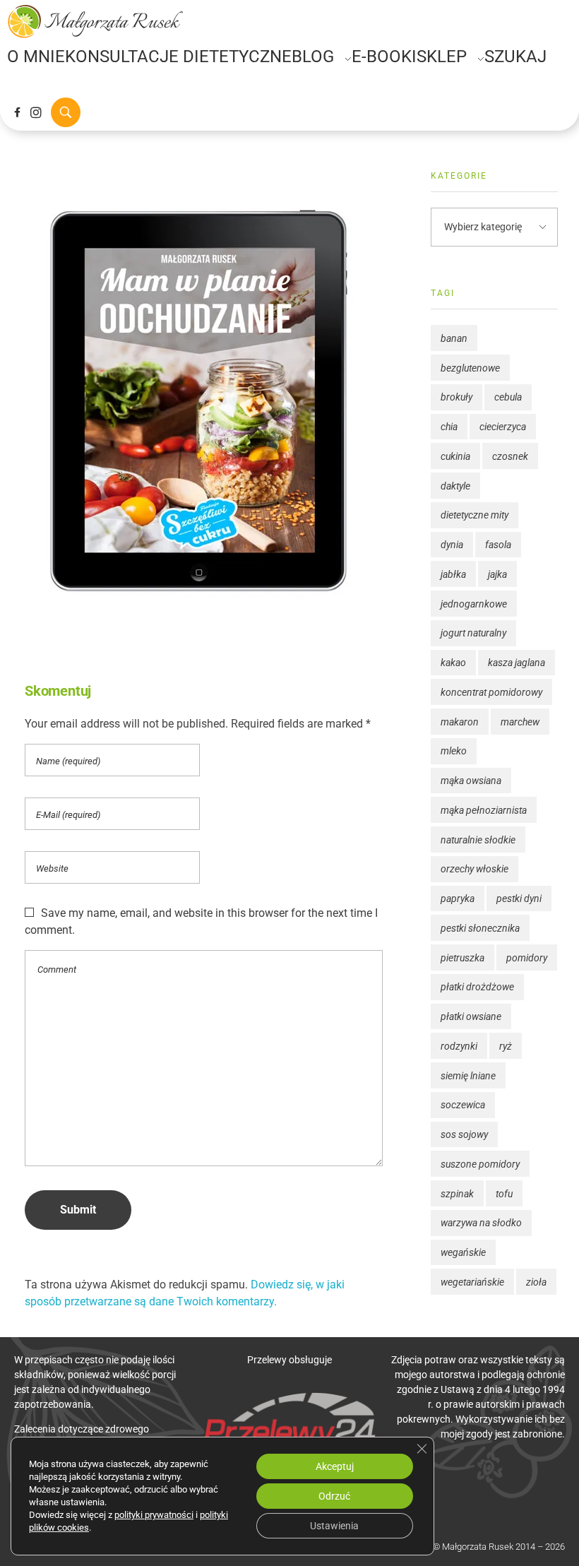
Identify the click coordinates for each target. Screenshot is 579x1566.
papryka (457, 898)
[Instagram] (36, 112)
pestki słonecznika (480, 928)
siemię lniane (468, 1075)
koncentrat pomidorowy (491, 692)
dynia (452, 544)
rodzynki (459, 1046)
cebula (508, 397)
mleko (454, 751)
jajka (497, 574)
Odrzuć (334, 1496)
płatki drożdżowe (477, 986)
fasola (498, 544)
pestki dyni (519, 898)
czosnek (510, 456)
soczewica (463, 1104)
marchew (520, 722)
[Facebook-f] (17, 112)
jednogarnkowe (474, 604)
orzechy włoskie (474, 868)
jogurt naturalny (473, 633)
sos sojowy (464, 1134)
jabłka (453, 574)
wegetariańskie (472, 1282)
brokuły (456, 397)
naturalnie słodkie (478, 840)
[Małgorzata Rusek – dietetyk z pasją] (95, 21)
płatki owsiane (471, 1016)
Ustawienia (334, 1525)
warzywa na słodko (481, 1222)
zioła (536, 1282)
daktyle (455, 486)
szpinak (457, 1193)
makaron (460, 722)
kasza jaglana (516, 662)
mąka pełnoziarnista (484, 810)
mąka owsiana (471, 780)
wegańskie (463, 1252)
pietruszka (462, 957)
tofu (504, 1193)
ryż (505, 1046)
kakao (453, 662)
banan (454, 338)
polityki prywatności (153, 1514)
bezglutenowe (470, 368)
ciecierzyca (502, 426)
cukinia (455, 456)
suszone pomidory (480, 1164)
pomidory (526, 957)
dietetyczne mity (474, 515)
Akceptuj (335, 1466)
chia (449, 426)
